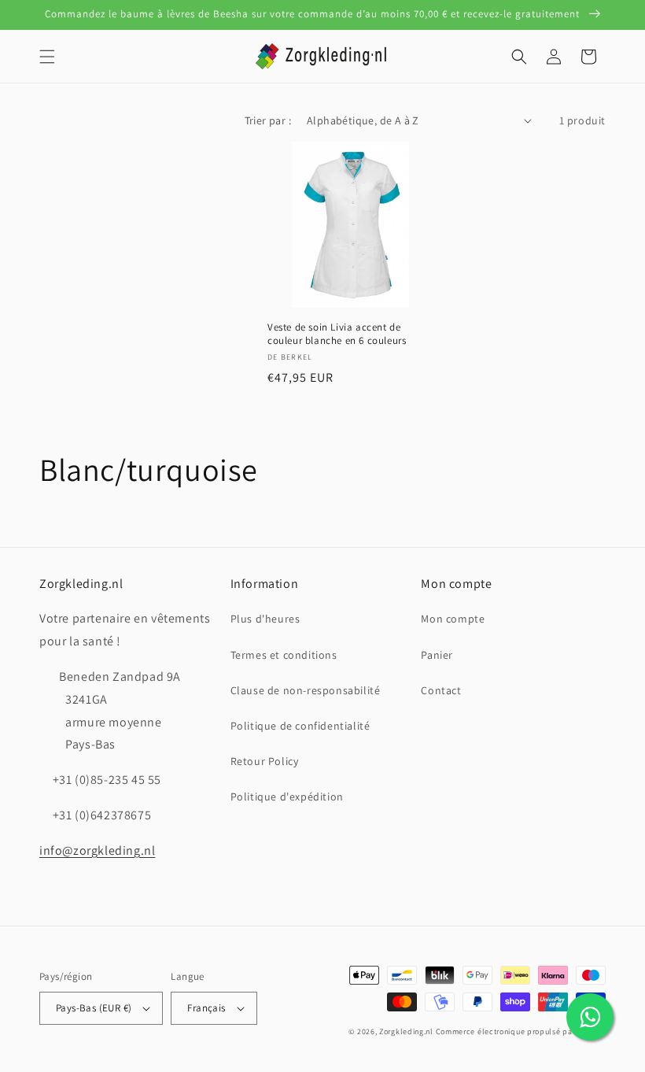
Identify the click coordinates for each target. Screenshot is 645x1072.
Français (206, 1008)
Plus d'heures (265, 619)
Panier (437, 655)
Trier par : (268, 120)
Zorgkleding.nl (406, 1031)
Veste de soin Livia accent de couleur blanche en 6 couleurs (336, 334)
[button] (47, 56)
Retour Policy (264, 761)
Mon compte (453, 619)
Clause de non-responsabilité (305, 690)
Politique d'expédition (287, 796)
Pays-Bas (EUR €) (93, 1008)
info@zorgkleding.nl (97, 850)
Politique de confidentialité (300, 726)
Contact (441, 690)
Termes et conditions (283, 655)
